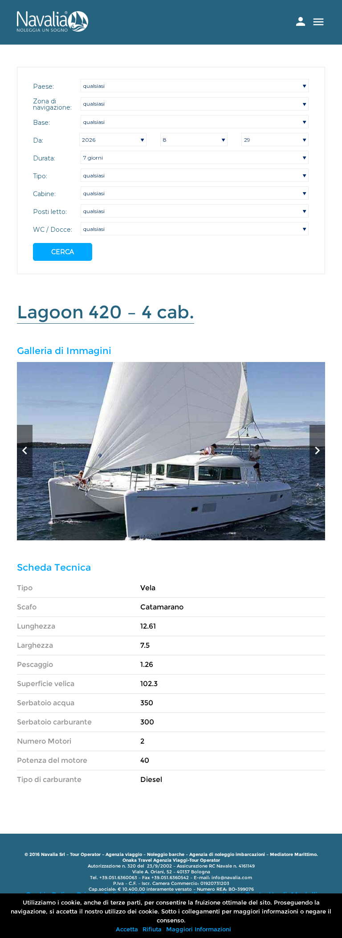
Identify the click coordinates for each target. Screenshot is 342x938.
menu (318, 22)
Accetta (127, 929)
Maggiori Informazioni (198, 929)
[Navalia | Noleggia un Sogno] (52, 29)
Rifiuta (152, 929)
